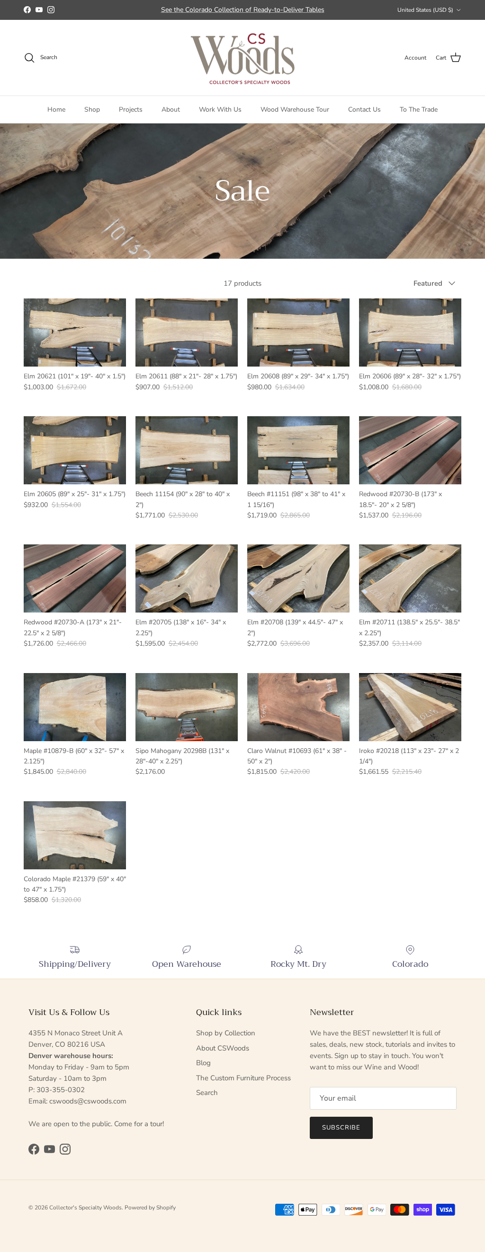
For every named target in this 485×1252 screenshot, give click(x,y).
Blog (203, 1063)
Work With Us (220, 109)
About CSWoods (222, 1048)
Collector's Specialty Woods (85, 1207)
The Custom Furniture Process (243, 1078)
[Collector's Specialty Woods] (242, 58)
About (171, 109)
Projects (131, 109)
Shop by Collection (225, 1033)
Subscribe (341, 1127)
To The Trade (419, 109)
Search (207, 1092)
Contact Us (364, 109)
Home (56, 109)
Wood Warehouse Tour (294, 109)
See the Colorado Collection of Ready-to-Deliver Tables (242, 9)
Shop (92, 109)
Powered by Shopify (150, 1207)
